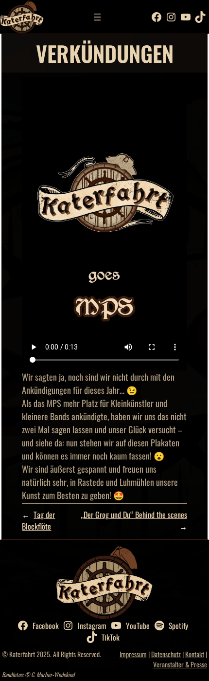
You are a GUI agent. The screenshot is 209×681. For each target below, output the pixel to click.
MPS (54, 403)
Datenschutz (166, 654)
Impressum (133, 654)
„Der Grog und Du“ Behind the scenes (134, 514)
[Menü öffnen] (97, 17)
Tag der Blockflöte (38, 520)
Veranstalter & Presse (180, 664)
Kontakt (194, 654)
